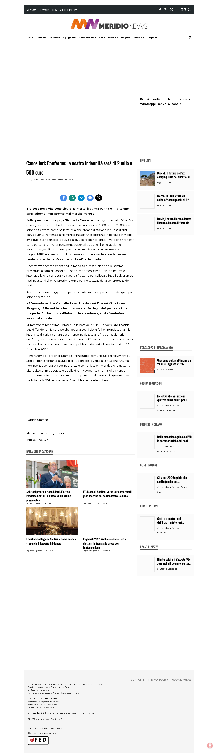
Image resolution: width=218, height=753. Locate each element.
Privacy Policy (48, 9)
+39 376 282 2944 (46, 707)
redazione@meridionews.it (46, 701)
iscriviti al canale (169, 104)
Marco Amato (166, 369)
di (158, 370)
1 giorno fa (95, 503)
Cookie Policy (68, 9)
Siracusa (139, 37)
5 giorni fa (95, 551)
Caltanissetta (87, 37)
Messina (113, 37)
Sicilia (30, 37)
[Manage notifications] (210, 745)
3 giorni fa (38, 551)
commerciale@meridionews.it (62, 713)
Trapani (152, 37)
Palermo (54, 37)
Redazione (45, 179)
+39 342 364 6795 (48, 704)
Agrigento (69, 37)
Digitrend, (30, 503)
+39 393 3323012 (87, 713)
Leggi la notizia (164, 182)
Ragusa (126, 37)
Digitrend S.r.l (58, 719)
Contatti (31, 9)
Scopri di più (73, 692)
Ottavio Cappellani (168, 568)
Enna (102, 37)
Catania (41, 37)
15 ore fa (38, 503)
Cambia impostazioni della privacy (45, 728)
